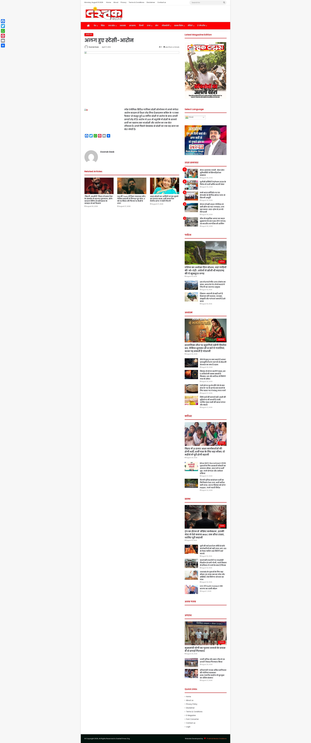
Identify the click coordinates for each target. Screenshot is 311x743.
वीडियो (190, 25)
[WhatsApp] (2, 30)
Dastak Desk (94, 47)
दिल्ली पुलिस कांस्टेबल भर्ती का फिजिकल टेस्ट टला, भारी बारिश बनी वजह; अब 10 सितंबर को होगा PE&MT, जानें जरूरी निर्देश (213, 484)
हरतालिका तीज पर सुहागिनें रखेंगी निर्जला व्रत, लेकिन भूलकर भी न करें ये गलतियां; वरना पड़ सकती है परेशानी (205, 348)
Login (188, 727)
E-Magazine (191, 715)
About (115, 2)
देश (95, 25)
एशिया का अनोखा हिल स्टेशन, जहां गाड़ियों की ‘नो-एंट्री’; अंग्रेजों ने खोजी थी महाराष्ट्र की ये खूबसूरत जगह (205, 270)
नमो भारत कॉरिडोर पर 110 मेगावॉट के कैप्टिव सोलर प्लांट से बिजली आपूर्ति (212, 195)
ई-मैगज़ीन (201, 25)
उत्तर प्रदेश (111, 25)
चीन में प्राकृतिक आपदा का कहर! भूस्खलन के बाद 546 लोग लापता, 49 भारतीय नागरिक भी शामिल (213, 221)
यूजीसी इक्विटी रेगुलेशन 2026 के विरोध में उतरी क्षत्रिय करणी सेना (213, 183)
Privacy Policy (191, 704)
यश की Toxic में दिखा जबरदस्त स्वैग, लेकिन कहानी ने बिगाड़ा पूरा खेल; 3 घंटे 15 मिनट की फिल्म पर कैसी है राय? (131, 200)
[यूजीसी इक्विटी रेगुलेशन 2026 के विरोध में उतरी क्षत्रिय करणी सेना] (191, 185)
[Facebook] (2, 21)
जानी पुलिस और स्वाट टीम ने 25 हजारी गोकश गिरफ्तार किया (212, 660)
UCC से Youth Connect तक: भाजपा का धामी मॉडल (211, 587)
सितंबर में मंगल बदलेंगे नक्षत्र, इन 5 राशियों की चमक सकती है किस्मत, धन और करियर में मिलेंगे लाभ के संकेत (213, 375)
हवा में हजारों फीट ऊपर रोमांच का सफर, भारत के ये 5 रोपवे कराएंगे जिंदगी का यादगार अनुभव (213, 284)
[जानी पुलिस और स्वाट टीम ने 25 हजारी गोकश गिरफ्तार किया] (191, 662)
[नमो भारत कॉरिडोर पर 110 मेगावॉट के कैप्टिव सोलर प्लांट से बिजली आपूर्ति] (191, 196)
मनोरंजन (89, 34)
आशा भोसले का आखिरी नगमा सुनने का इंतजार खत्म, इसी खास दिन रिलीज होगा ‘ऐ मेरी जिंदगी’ (164, 198)
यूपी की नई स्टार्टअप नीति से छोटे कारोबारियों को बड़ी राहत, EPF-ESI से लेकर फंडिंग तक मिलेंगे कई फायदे (213, 550)
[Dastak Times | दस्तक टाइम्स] (103, 13)
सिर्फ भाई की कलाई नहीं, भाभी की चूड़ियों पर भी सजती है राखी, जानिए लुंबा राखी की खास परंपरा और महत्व (213, 401)
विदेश (103, 25)
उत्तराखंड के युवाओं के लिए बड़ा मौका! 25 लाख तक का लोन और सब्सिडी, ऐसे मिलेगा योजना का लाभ (212, 576)
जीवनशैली (165, 25)
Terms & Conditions (136, 2)
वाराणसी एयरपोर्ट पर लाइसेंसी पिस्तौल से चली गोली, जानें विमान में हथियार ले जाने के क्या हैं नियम (213, 562)
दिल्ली (141, 25)
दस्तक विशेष (178, 25)
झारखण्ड (132, 25)
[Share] (2, 45)
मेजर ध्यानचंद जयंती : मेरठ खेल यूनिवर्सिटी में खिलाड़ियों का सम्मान (212, 172)
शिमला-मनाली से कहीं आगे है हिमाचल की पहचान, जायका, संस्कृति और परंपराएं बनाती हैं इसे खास (212, 297)
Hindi (190, 117)
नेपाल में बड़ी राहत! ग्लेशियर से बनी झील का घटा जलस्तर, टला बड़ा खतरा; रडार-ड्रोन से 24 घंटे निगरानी (212, 208)
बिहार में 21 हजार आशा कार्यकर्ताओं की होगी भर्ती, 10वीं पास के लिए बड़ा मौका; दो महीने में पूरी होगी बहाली (205, 451)
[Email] (2, 40)
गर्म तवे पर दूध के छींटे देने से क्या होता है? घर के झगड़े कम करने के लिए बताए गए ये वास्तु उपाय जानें (213, 388)
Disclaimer (151, 2)
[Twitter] (2, 26)
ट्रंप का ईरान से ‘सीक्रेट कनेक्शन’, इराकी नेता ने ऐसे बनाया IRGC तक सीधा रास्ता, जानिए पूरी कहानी (204, 534)
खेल (156, 25)
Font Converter (192, 719)
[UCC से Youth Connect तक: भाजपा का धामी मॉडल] (191, 589)
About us (189, 700)
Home (108, 2)
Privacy (123, 2)
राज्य (149, 25)
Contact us (161, 2)
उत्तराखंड (123, 25)
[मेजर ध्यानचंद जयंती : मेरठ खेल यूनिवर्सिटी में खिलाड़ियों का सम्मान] (191, 173)
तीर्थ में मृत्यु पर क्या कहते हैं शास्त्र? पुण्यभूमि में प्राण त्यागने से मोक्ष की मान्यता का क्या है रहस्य (213, 362)
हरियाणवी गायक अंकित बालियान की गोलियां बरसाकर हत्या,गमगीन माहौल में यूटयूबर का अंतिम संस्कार (213, 674)
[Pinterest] (2, 35)
